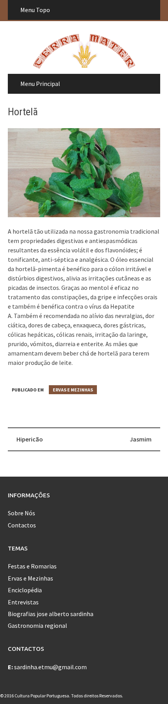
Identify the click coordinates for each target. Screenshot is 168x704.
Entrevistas (23, 602)
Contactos (22, 525)
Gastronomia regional (37, 625)
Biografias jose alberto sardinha (50, 614)
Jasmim (141, 439)
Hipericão (29, 439)
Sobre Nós (21, 513)
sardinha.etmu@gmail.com (50, 667)
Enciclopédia (25, 590)
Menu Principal (40, 84)
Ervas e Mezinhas (73, 390)
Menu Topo (35, 10)
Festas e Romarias (32, 566)
